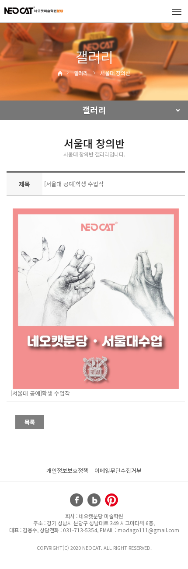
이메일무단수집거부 (118, 470)
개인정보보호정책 (67, 470)
